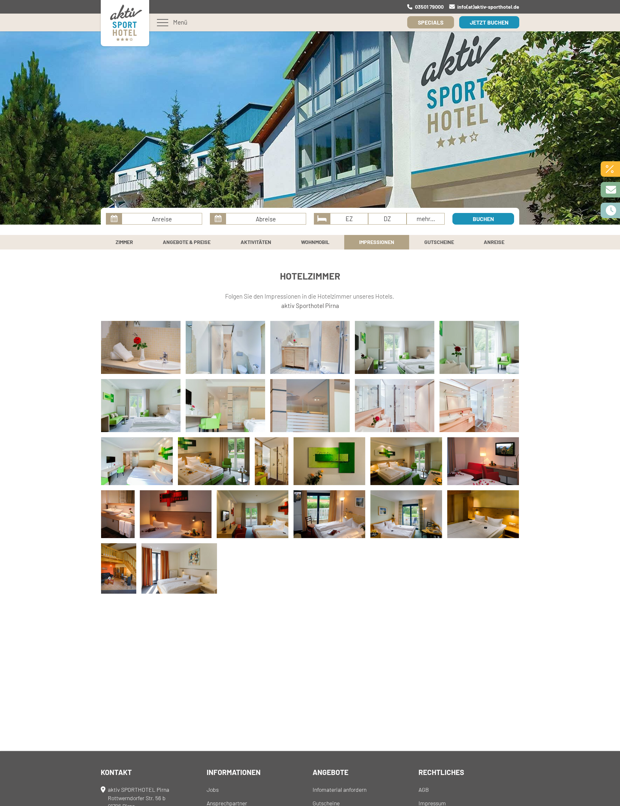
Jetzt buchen (489, 22)
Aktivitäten (256, 242)
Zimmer (124, 242)
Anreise (494, 242)
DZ (387, 218)
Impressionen (376, 242)
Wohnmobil (315, 242)
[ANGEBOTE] (610, 169)
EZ (349, 218)
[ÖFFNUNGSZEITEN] (610, 210)
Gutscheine (439, 242)
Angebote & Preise (187, 242)
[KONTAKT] (610, 189)
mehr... (426, 218)
